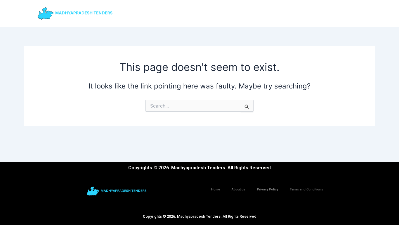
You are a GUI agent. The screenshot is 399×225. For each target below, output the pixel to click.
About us (238, 189)
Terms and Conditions (306, 189)
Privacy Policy (267, 189)
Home (215, 189)
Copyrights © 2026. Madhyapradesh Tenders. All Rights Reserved (199, 216)
